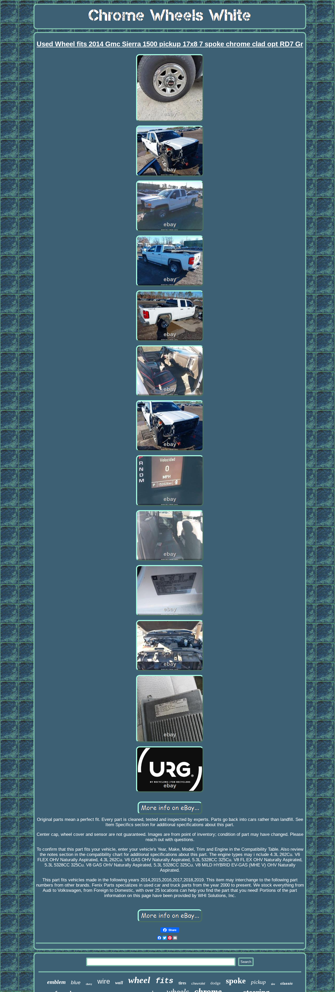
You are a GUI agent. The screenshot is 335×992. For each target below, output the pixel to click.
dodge (215, 983)
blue (76, 982)
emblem (56, 982)
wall (119, 982)
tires (182, 983)
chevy (89, 984)
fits (164, 981)
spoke (236, 980)
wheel (139, 980)
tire (273, 983)
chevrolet (198, 983)
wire (103, 981)
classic (286, 983)
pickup (258, 982)
